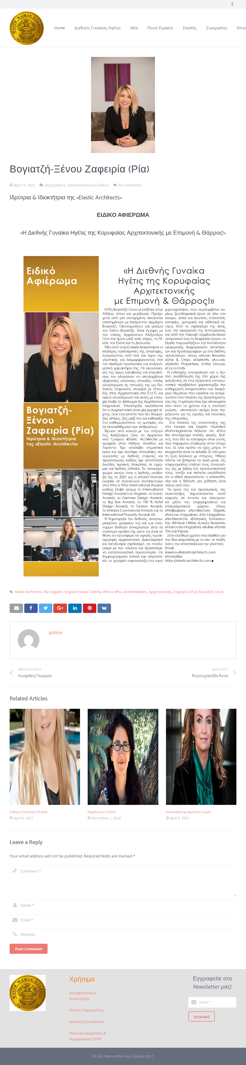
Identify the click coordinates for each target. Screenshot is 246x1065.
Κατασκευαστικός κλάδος (88, 185)
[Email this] (16, 608)
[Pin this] (89, 608)
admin (55, 632)
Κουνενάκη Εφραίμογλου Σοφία (188, 812)
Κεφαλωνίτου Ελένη (102, 812)
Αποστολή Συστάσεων (87, 1021)
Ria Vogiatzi (53, 591)
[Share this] (31, 608)
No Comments (129, 185)
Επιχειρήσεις (55, 185)
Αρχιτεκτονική (160, 591)
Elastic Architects (28, 591)
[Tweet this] (45, 608)
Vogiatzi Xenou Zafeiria (82, 591)
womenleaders (135, 591)
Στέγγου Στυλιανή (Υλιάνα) (28, 812)
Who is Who (112, 591)
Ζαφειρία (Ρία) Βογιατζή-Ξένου (199, 591)
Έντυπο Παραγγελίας (86, 1010)
